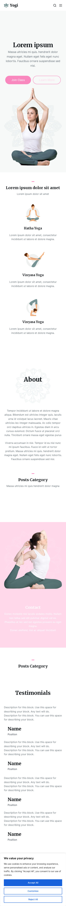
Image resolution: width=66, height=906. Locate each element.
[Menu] (60, 5)
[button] (33, 354)
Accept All (33, 882)
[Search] (54, 5)
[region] (33, 879)
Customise (33, 891)
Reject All (33, 899)
